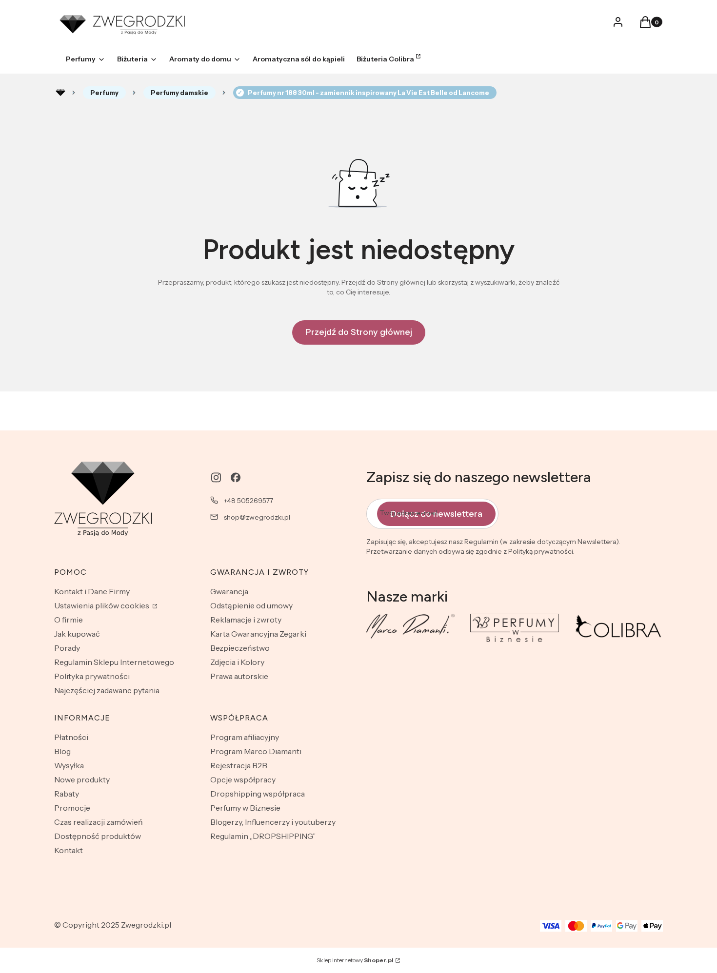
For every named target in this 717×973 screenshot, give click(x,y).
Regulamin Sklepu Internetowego (114, 662)
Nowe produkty (82, 779)
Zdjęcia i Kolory (237, 662)
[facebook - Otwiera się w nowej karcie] (235, 477)
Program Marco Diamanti (255, 751)
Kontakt (68, 850)
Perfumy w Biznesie (245, 808)
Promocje (72, 808)
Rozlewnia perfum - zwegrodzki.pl (60, 92)
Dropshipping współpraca (257, 793)
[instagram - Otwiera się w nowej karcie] (216, 477)
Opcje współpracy (243, 779)
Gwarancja (229, 591)
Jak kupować (77, 634)
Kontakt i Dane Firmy (92, 591)
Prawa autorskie (239, 676)
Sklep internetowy (355, 960)
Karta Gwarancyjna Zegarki (258, 634)
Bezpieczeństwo (240, 648)
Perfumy (104, 93)
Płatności (71, 737)
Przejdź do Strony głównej (358, 332)
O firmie (68, 619)
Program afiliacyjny (244, 737)
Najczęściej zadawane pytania (106, 690)
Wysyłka (69, 765)
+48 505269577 (248, 500)
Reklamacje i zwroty (245, 619)
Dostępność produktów (97, 836)
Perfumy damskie (179, 93)
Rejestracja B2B (238, 765)
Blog (62, 751)
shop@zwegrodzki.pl (257, 517)
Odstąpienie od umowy (251, 605)
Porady (67, 648)
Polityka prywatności (92, 676)
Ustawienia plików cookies (102, 605)
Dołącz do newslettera (436, 513)
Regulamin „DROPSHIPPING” (263, 836)
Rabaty (66, 793)
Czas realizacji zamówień (98, 822)
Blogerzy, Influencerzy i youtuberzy (273, 822)
